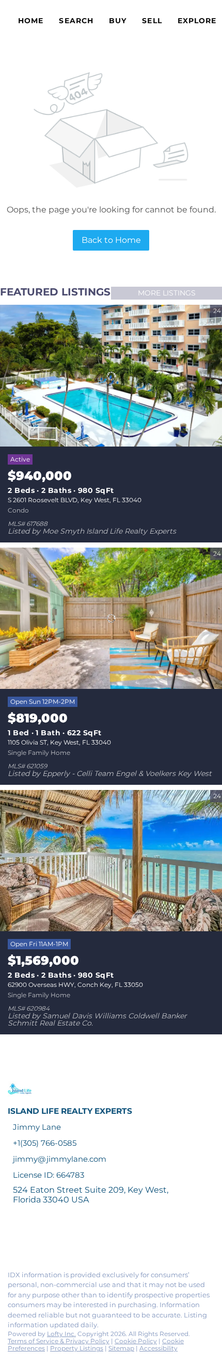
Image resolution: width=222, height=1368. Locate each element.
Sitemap (121, 1348)
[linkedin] (33, 1240)
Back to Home (111, 240)
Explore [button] (197, 20)
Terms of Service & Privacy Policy (58, 1341)
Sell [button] (152, 20)
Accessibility (158, 1348)
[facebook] (12, 1240)
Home (30, 20)
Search (76, 20)
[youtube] (115, 1240)
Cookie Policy (136, 1341)
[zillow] (74, 1240)
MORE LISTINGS (167, 293)
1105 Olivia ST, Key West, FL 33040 (59, 742)
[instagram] (95, 1240)
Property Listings (76, 1348)
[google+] (136, 1240)
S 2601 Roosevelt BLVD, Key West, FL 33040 (74, 500)
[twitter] (53, 1240)
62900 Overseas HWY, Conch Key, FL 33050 (75, 984)
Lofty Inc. (61, 1334)
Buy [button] (117, 20)
